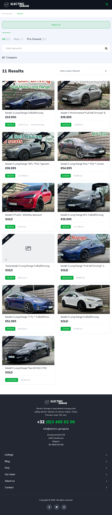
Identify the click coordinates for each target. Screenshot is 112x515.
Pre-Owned (36, 39)
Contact (9, 487)
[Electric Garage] (16, 5)
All (6, 39)
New (18, 39)
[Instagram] (64, 507)
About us (10, 480)
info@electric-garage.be (56, 428)
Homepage (7, 13)
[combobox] (83, 71)
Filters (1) (56, 24)
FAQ (7, 467)
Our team (10, 474)
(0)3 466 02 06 (56, 421)
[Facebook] (49, 507)
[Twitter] (56, 507)
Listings (9, 454)
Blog (7, 461)
